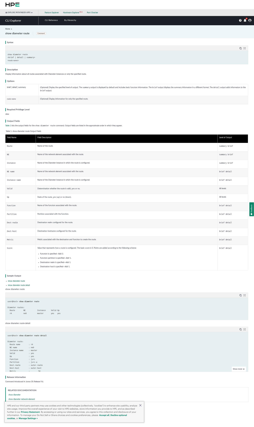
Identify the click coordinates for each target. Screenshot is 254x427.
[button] (140, 405)
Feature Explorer (52, 13)
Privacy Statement (30, 412)
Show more (238, 369)
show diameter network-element (21, 399)
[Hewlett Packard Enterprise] (11, 4)
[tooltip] (240, 48)
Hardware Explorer (71, 13)
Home (7, 29)
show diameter (14, 395)
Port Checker (92, 13)
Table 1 (8, 126)
